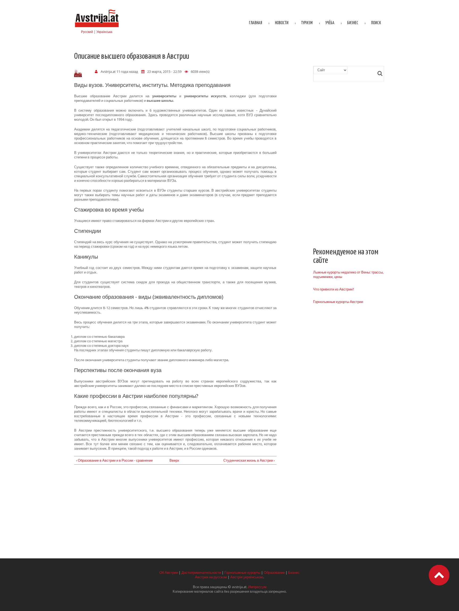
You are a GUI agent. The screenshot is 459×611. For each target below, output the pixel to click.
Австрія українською (246, 577)
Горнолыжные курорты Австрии (338, 302)
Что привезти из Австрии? (333, 289)
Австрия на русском (211, 577)
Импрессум (257, 587)
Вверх (173, 460)
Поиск (376, 23)
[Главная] (96, 10)
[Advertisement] (175, 513)
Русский (87, 32)
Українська (104, 32)
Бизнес (352, 23)
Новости (281, 23)
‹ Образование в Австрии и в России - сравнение (114, 460)
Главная (255, 23)
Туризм (307, 23)
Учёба (329, 23)
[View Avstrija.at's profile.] (78, 73)
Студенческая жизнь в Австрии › (249, 460)
